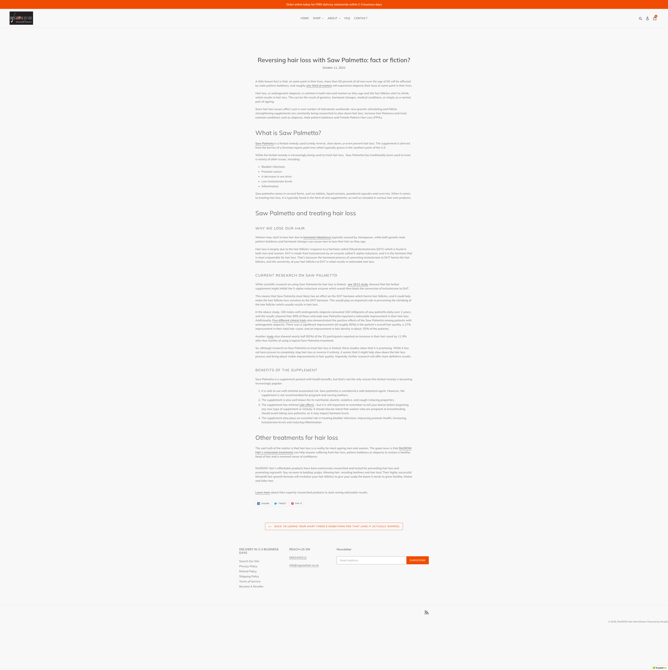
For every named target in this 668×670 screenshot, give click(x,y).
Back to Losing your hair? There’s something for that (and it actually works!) (337, 526)
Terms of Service (250, 581)
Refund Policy (248, 571)
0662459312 (298, 557)
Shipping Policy (249, 576)
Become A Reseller (251, 586)
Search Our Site (249, 561)
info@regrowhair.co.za (304, 565)
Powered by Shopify (657, 621)
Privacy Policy (248, 566)
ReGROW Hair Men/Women (632, 621)
